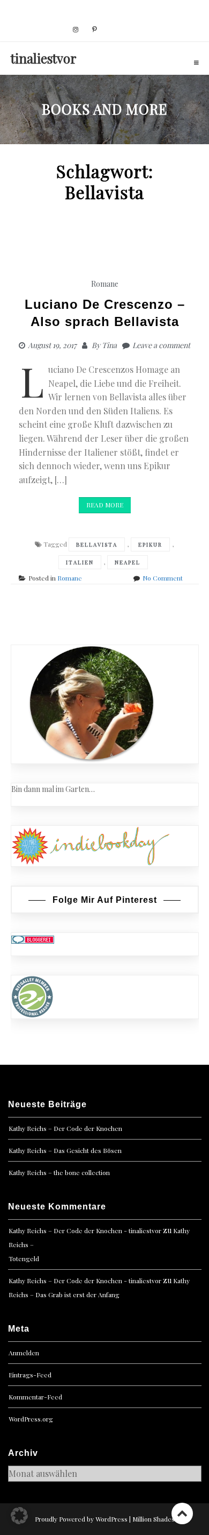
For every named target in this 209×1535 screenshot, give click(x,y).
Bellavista (96, 544)
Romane (104, 284)
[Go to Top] (182, 1513)
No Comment (163, 578)
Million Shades (153, 1519)
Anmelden (24, 1352)
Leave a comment (161, 345)
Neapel (127, 562)
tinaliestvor (44, 58)
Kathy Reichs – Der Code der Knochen (65, 1128)
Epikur (150, 544)
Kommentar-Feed (35, 1396)
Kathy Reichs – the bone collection (59, 1172)
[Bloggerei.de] (32, 938)
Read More (104, 504)
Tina (109, 345)
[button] (19, 1515)
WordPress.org (31, 1418)
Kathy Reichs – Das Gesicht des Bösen (65, 1150)
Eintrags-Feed (30, 1374)
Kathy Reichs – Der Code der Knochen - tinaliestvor (85, 1230)
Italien (80, 562)
